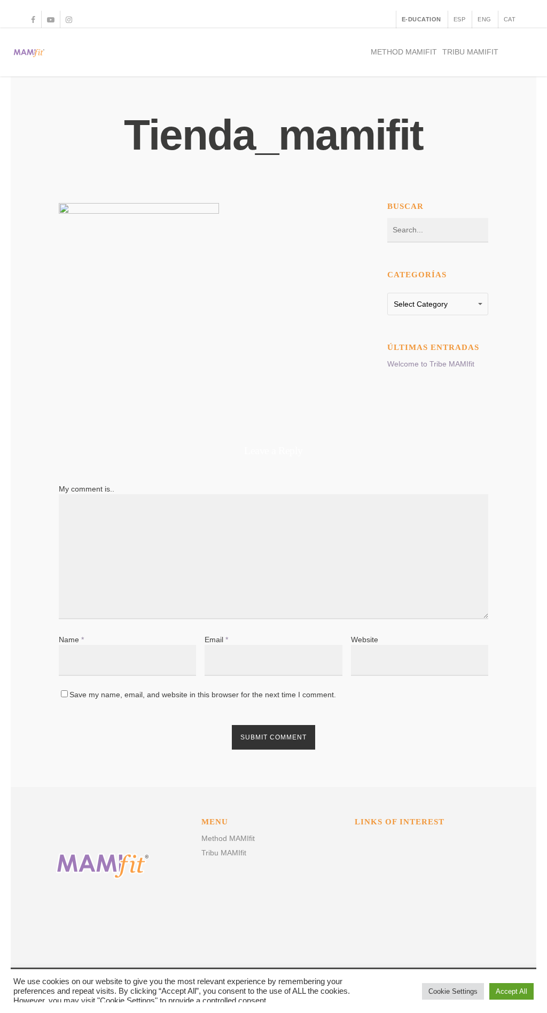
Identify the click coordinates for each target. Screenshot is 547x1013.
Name (71, 639)
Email (216, 639)
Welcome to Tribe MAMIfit (430, 364)
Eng (484, 19)
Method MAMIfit (404, 52)
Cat (510, 19)
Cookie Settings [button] (453, 991)
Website (364, 639)
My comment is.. (86, 489)
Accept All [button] (511, 991)
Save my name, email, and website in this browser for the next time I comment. (202, 694)
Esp (460, 19)
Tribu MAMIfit (470, 52)
